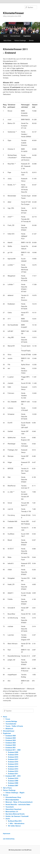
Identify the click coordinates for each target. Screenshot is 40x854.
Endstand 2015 (13, 764)
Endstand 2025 (11, 738)
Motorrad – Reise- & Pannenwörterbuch (19, 802)
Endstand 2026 (11, 736)
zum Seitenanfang (8, 839)
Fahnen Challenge (20, 40)
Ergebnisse (27, 36)
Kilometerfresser (13, 13)
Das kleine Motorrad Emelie (15, 814)
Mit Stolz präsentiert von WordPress (20, 850)
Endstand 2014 (13, 766)
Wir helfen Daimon (14, 826)
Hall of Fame (7, 40)
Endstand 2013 (13, 769)
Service (31, 40)
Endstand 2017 (13, 759)
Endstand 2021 (11, 747)
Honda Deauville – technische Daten (18, 804)
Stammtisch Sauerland (13, 809)
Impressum (6, 833)
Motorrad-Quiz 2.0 (12, 811)
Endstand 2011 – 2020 (13, 750)
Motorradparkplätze (12, 800)
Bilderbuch (9, 728)
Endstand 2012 (13, 771)
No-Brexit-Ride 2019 (14, 821)
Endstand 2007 (13, 785)
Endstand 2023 (11, 743)
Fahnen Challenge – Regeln (15, 792)
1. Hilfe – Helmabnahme (16, 823)
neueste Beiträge (11, 721)
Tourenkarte (10, 807)
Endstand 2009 (13, 781)
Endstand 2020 (13, 752)
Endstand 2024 (11, 740)
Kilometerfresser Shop (13, 797)
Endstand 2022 (11, 745)
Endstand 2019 (13, 754)
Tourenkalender (11, 724)
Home (5, 36)
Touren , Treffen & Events (14, 726)
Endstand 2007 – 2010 (13, 776)
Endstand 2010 (13, 778)
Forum (8, 719)
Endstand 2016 (13, 762)
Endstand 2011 (13, 773)
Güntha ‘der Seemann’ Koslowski (17, 816)
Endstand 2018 (13, 757)
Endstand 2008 (13, 783)
